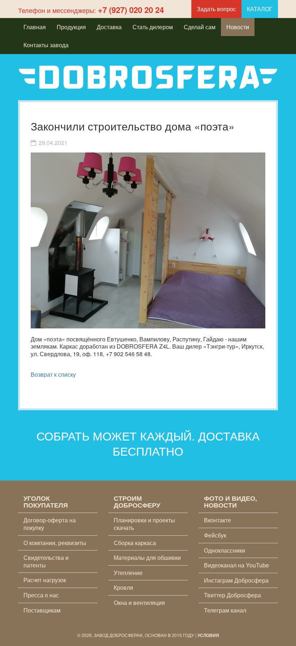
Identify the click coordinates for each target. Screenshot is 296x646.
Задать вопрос (216, 9)
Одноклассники (224, 550)
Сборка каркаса (135, 543)
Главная (34, 27)
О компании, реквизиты (54, 543)
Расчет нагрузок (44, 580)
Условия (208, 635)
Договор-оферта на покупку (49, 524)
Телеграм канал (225, 610)
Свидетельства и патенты (46, 561)
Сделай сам (200, 27)
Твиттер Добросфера (232, 595)
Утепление (128, 572)
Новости (237, 27)
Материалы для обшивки (147, 557)
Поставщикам (42, 610)
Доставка (109, 27)
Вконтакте (217, 520)
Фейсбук (215, 535)
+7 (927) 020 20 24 (131, 10)
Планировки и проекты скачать (144, 524)
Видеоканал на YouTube (236, 565)
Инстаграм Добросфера (236, 580)
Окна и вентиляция (139, 602)
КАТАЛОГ (260, 9)
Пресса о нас (41, 595)
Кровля (123, 587)
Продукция (71, 27)
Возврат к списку (53, 374)
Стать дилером (152, 27)
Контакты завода (46, 45)
